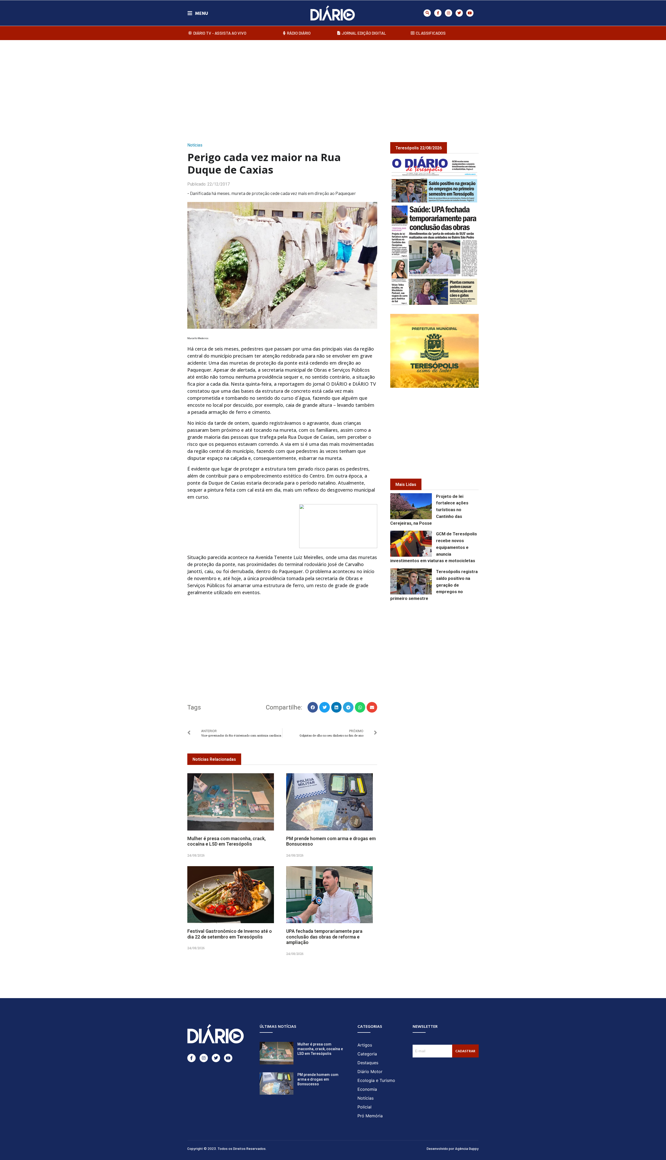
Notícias (194, 145)
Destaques (367, 1062)
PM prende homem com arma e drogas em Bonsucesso (317, 1079)
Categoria (367, 1053)
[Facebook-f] (437, 13)
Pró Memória (370, 1115)
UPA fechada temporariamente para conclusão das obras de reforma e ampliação (324, 936)
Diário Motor (369, 1071)
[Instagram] (448, 13)
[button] (427, 13)
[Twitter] (459, 13)
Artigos (364, 1045)
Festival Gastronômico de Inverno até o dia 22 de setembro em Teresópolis (229, 934)
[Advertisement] (333, 85)
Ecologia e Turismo (376, 1080)
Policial (364, 1107)
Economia (367, 1089)
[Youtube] (469, 13)
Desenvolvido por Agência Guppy (453, 1148)
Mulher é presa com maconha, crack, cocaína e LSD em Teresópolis (226, 841)
